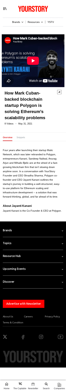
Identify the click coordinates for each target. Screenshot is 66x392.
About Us (8, 316)
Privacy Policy (52, 316)
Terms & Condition (13, 322)
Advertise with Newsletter (23, 304)
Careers (28, 316)
